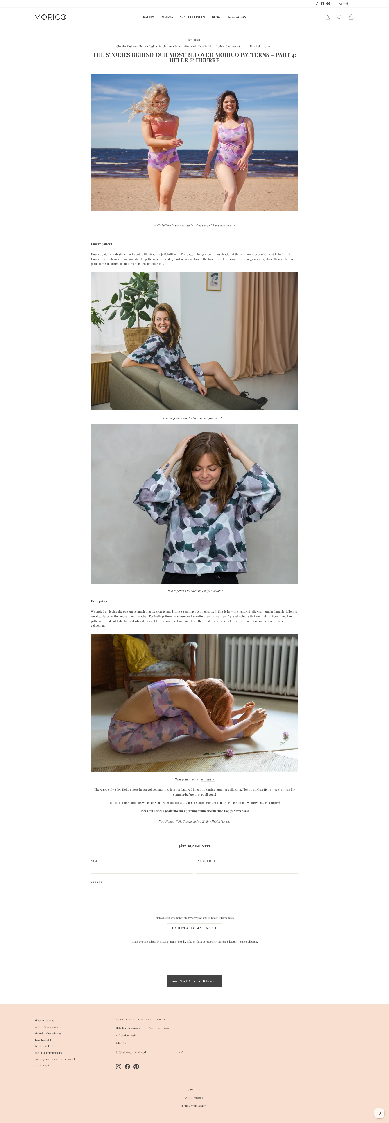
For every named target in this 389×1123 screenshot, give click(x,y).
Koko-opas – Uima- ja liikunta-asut (55, 1059)
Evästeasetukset (44, 1046)
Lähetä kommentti (194, 928)
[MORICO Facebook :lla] (127, 1066)
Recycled (190, 46)
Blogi (217, 17)
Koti (190, 40)
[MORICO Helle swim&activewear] (194, 210)
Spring (220, 46)
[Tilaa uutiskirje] (180, 1052)
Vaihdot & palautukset (47, 1027)
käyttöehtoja (236, 941)
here (245, 811)
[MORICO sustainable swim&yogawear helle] (194, 771)
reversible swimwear (193, 225)
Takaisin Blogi (198, 981)
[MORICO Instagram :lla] (118, 1066)
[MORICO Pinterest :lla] (136, 1066)
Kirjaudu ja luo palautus (48, 1033)
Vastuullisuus (192, 17)
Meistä (167, 17)
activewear (208, 779)
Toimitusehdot (43, 1040)
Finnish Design (148, 46)
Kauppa (149, 17)
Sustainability (246, 46)
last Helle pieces (269, 789)
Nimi (95, 860)
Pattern (178, 46)
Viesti (97, 882)
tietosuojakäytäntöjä (214, 941)
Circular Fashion (126, 46)
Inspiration (165, 46)
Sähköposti (206, 860)
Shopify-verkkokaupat (194, 1105)
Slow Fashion (206, 46)
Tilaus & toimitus (44, 1020)
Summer (231, 46)
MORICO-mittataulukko (48, 1052)
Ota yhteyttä (42, 1065)
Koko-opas (237, 17)
